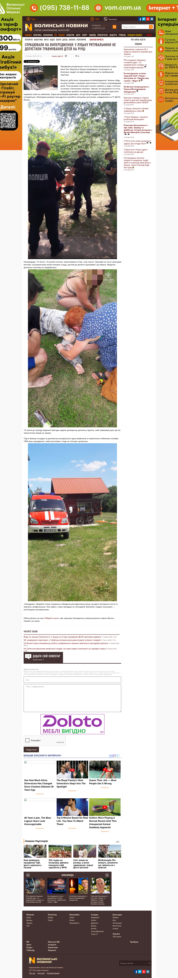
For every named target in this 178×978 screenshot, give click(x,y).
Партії (50, 920)
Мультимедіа (68, 875)
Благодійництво (97, 931)
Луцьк (28, 917)
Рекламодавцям (53, 973)
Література (117, 923)
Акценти (113, 35)
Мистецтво (117, 925)
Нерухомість (74, 923)
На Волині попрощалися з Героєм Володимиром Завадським (78, 898)
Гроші (72, 917)
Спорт (84, 35)
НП (27, 941)
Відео (52, 39)
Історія (115, 928)
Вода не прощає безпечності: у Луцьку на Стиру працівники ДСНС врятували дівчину (62, 636)
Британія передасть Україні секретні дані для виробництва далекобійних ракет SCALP (138, 100)
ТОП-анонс (117, 936)
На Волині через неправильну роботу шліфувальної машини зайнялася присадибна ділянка (66, 643)
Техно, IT (94, 934)
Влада (50, 917)
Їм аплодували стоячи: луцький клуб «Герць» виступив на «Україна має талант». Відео (56, 899)
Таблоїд (92, 35)
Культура (70, 35)
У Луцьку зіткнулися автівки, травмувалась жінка (136, 109)
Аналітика (38, 39)
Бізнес (72, 920)
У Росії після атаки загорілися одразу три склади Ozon (137, 142)
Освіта (93, 920)
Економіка (48, 35)
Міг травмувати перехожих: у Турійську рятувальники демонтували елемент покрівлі (62, 639)
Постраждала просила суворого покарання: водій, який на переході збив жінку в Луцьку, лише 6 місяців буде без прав (137, 162)
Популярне (81, 39)
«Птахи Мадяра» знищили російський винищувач (136, 117)
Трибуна (122, 35)
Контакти (41, 973)
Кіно (114, 920)
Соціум (94, 914)
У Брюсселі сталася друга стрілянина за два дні (135, 150)
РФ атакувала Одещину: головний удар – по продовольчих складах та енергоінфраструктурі (135, 64)
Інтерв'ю (29, 39)
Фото (46, 39)
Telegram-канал (51, 618)
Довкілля (94, 923)
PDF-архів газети (138, 39)
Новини (138, 44)
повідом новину (135, 35)
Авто (78, 35)
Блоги (58, 39)
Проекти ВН (102, 35)
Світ (28, 925)
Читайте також (31, 631)
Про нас (32, 973)
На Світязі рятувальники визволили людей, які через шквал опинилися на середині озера (64, 648)
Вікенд (93, 925)
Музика (115, 917)
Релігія (93, 928)
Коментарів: (57, 56)
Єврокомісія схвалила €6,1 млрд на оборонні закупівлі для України (138, 51)
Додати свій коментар (46, 656)
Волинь (29, 920)
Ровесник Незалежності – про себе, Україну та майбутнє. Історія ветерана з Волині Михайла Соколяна (100, 900)
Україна (29, 923)
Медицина (95, 917)
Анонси (72, 39)
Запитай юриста (96, 39)
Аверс (149, 35)
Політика (37, 35)
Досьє (65, 39)
